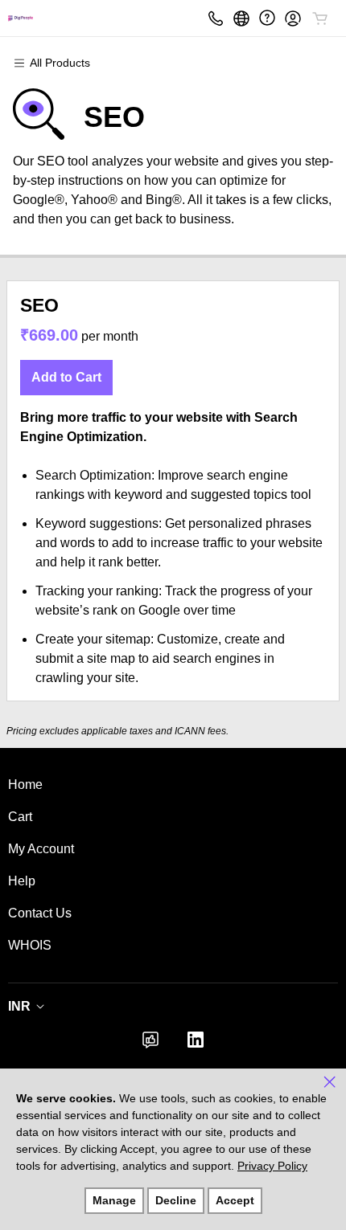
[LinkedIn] (195, 1045)
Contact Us (40, 913)
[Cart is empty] (320, 18)
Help (21, 881)
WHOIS (29, 945)
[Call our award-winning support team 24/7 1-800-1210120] (267, 18)
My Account (41, 849)
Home (25, 784)
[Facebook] (150, 1045)
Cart (20, 816)
